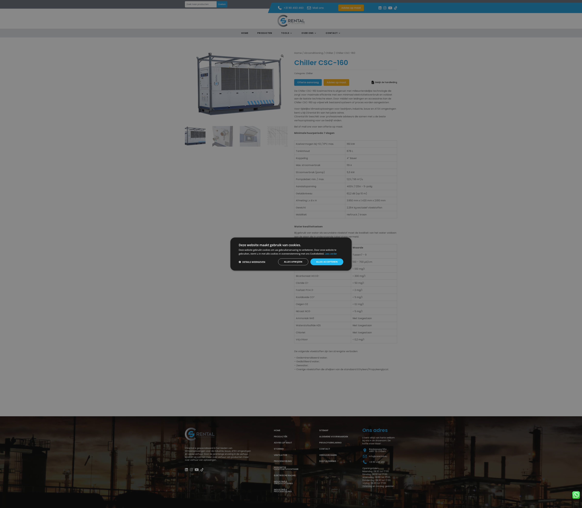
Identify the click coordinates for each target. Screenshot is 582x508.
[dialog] (291, 254)
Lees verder (331, 253)
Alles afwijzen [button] (293, 261)
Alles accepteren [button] (327, 261)
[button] (252, 261)
